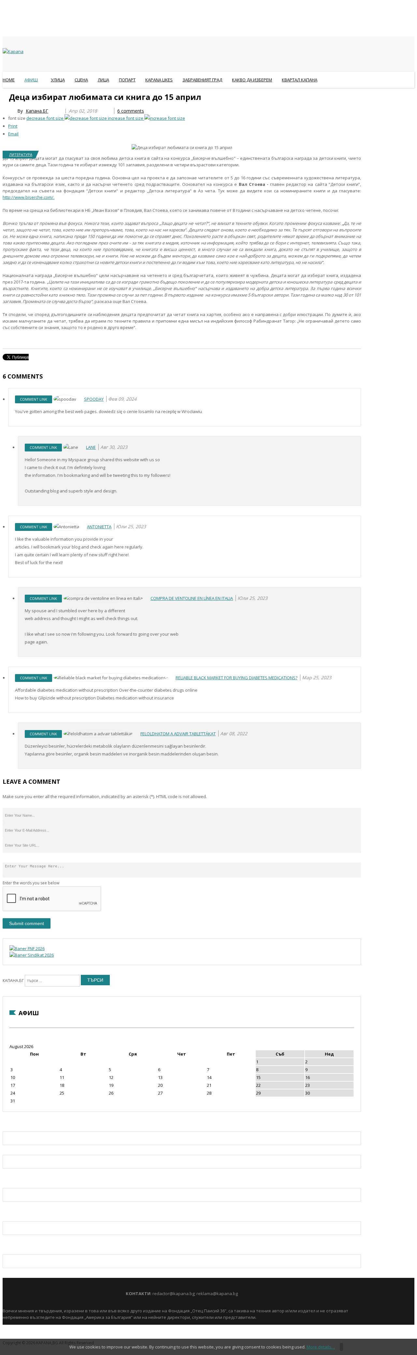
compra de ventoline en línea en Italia (192, 598)
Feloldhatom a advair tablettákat (178, 734)
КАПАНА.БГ (13, 980)
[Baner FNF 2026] (27, 948)
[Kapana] (13, 51)
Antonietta (99, 527)
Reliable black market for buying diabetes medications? (236, 678)
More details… (321, 1347)
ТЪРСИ (95, 980)
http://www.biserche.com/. (28, 197)
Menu (6, 96)
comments (130, 111)
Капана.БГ (37, 111)
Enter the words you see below (31, 883)
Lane (91, 447)
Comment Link (33, 399)
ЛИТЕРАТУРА (20, 154)
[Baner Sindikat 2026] (31, 955)
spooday (94, 399)
